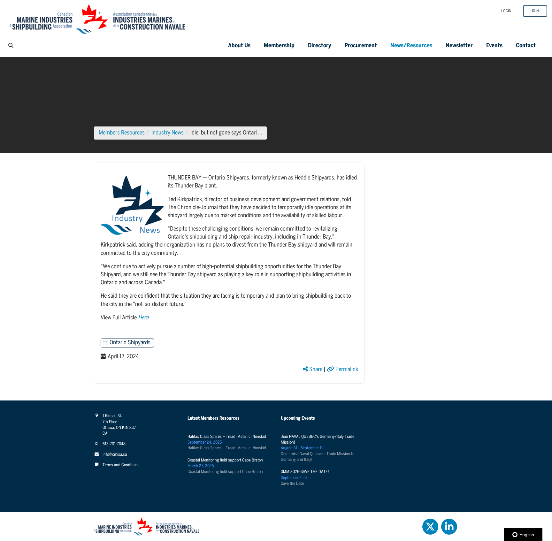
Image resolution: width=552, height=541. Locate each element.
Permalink (346, 369)
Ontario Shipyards (130, 343)
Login (506, 11)
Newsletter (459, 46)
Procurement (361, 46)
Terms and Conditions (121, 465)
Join (535, 11)
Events (494, 46)
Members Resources (122, 133)
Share (315, 369)
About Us (239, 46)
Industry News (167, 133)
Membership (279, 46)
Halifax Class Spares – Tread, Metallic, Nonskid (227, 437)
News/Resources (411, 46)
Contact (526, 46)
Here (143, 318)
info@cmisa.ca (115, 455)
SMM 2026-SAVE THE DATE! (305, 472)
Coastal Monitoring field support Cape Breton (225, 460)
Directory (319, 46)
